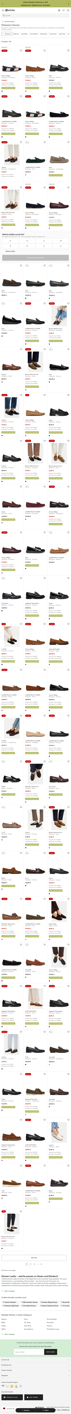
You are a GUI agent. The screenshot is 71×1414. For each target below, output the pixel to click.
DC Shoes (27, 1322)
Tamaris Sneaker (10, 1302)
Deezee (49, 1326)
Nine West (50, 1322)
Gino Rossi (27, 1326)
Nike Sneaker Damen (30, 1302)
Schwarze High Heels (11, 1306)
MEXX (3, 1329)
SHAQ (3, 1326)
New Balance (28, 1329)
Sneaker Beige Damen (49, 1302)
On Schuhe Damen (29, 1306)
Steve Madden (52, 1319)
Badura (4, 1319)
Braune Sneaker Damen (50, 1306)
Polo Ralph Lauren (53, 1329)
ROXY (3, 1322)
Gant (26, 1319)
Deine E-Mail (19, 1352)
